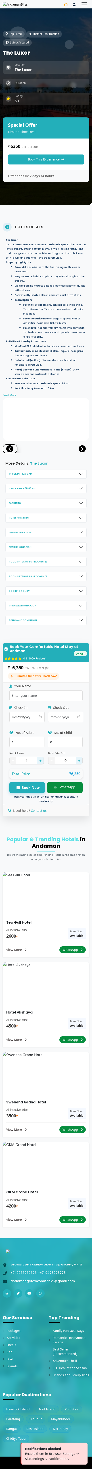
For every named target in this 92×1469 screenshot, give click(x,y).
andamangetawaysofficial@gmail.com (42, 1281)
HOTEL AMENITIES (19, 517)
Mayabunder (60, 1419)
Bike (10, 1359)
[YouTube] (29, 1293)
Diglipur (35, 1419)
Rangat (11, 1429)
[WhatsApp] (40, 1293)
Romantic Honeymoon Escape (69, 1340)
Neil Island (47, 1409)
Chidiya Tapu (16, 1438)
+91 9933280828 (24, 1273)
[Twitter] (18, 1293)
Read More (9, 395)
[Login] (74, 4)
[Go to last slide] (9, 448)
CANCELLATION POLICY (22, 605)
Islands (12, 1366)
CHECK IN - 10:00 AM (20, 473)
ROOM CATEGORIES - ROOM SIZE (28, 561)
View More (14, 950)
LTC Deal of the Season (70, 1368)
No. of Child (62, 733)
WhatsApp (67, 787)
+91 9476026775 (52, 1273)
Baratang (13, 1419)
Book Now (30, 787)
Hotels (11, 1345)
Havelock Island (18, 1409)
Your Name (22, 686)
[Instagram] (7, 1293)
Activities (13, 1338)
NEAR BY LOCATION (20, 532)
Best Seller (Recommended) (65, 1351)
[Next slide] (82, 448)
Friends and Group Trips (71, 1375)
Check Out (60, 707)
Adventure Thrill (65, 1361)
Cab (10, 1352)
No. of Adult (24, 733)
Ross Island (35, 1429)
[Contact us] (65, 4)
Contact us (39, 810)
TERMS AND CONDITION (23, 620)
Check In (20, 707)
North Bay (60, 1429)
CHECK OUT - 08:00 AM (22, 488)
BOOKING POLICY (19, 591)
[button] (27, 448)
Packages (14, 1330)
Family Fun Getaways (68, 1330)
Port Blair (72, 1409)
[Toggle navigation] (84, 4)
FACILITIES (15, 503)
